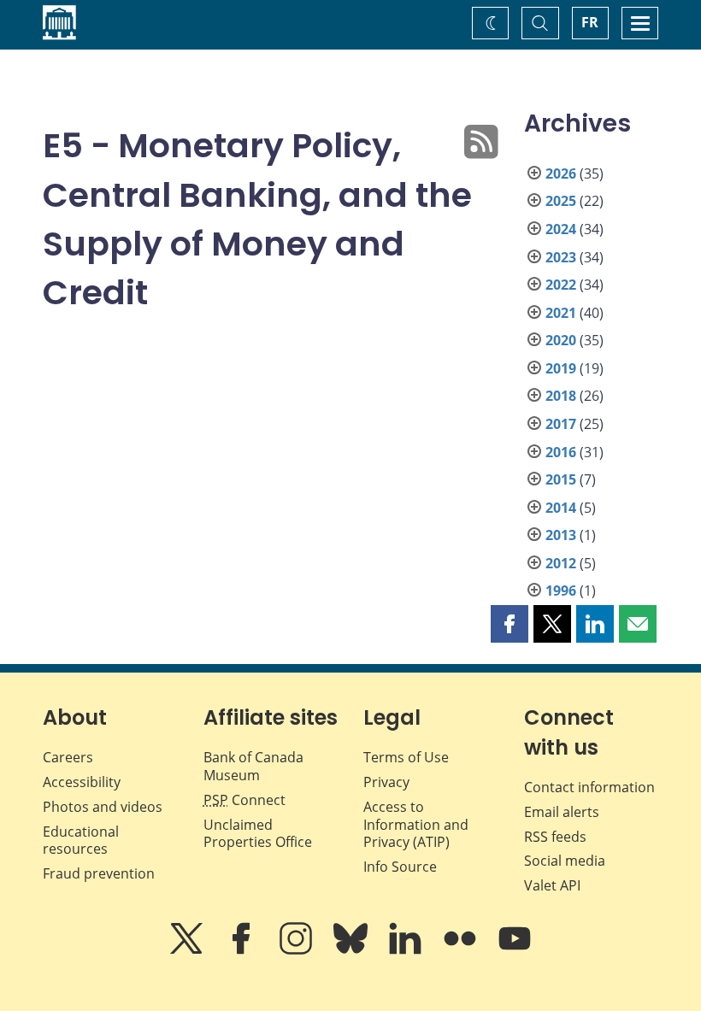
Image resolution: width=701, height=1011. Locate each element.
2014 (560, 507)
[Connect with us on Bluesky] (352, 950)
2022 (560, 284)
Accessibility (82, 782)
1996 (560, 590)
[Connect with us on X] (188, 950)
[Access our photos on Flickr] (461, 950)
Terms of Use (406, 757)
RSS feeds (555, 836)
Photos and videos (102, 806)
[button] (509, 624)
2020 (560, 340)
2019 (560, 368)
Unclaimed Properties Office (257, 833)
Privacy (386, 782)
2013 (560, 535)
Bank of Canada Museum (253, 766)
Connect (244, 800)
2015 (560, 479)
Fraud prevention (99, 873)
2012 (560, 563)
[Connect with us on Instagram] (297, 950)
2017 (560, 423)
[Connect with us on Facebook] (242, 950)
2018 (560, 395)
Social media (564, 860)
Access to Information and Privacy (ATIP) (415, 824)
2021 (560, 312)
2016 (560, 452)
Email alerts (561, 811)
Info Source (400, 866)
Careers (68, 757)
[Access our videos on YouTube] (514, 950)
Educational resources (81, 840)
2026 (560, 173)
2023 (560, 257)
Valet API (552, 885)
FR (589, 22)
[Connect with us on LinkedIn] (407, 950)
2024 (560, 229)
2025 (560, 200)
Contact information (589, 787)
